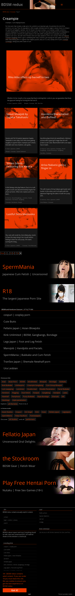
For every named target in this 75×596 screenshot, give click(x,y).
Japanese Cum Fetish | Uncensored (25, 274)
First (2, 253)
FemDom (5, 393)
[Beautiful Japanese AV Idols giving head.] (37, 436)
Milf (36, 103)
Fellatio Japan (54, 412)
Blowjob (26, 103)
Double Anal (32, 389)
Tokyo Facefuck (21, 416)
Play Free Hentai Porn (29, 482)
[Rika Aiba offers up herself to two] (39, 71)
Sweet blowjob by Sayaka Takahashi (17, 115)
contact (6, 517)
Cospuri (19, 412)
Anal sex (44, 148)
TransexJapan (35, 416)
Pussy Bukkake (28, 396)
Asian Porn (13, 381)
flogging (15, 393)
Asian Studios (7, 412)
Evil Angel (28, 412)
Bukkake (62, 381)
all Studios (13, 419)
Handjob (56, 393)
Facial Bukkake (63, 389)
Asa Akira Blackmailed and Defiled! (54, 115)
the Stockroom (21, 458)
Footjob (20, 202)
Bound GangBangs (17, 198)
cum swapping (7, 389)
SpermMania (18, 266)
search (6, 523)
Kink (37, 412)
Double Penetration (52, 150)
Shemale (55, 396)
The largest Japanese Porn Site (22, 298)
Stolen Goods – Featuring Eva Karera (19, 164)
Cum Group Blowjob (54, 385)
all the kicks (12, 404)
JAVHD (20, 103)
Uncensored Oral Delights (19, 441)
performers (30, 419)
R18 (7, 291)
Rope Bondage (43, 396)
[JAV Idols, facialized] (37, 269)
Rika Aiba (40, 103)
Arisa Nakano (43, 202)
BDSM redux (12, 4)
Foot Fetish (15, 199)
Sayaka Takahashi (21, 151)
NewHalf (5, 396)
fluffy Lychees (43, 513)
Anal (3, 381)
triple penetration (19, 400)
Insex (44, 412)
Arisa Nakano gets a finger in (53, 166)
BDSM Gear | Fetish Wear (19, 466)
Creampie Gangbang (35, 385)
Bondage (58, 148)
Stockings (5, 400)
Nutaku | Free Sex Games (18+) (23, 490)
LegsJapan (66, 412)
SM (63, 396)
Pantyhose (16, 396)
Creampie (12, 12)
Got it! (14, 590)
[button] (55, 4)
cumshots (24, 198)
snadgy (41, 522)
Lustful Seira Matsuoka (20, 214)
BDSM (22, 381)
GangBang (60, 150)
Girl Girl (41, 519)
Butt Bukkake (7, 385)
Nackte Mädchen (44, 516)
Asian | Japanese (13, 103)
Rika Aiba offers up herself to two (28, 77)
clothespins (19, 385)
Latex (65, 393)
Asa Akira (42, 153)
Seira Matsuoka (32, 245)
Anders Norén (68, 594)
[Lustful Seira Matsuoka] (21, 218)
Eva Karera (14, 202)
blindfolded (32, 381)
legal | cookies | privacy (10, 520)
